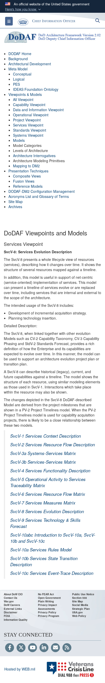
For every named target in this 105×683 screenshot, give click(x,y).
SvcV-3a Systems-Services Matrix (43, 453)
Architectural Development (29, 63)
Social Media (80, 605)
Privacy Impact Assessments (47, 606)
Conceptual (22, 74)
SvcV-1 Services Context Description (45, 436)
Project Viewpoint (27, 119)
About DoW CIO (13, 594)
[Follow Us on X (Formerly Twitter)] (21, 647)
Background (18, 58)
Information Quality (16, 620)
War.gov (9, 601)
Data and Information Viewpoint (38, 109)
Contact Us (10, 598)
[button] (23, 9)
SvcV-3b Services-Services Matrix (43, 462)
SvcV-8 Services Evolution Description (47, 511)
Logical (18, 79)
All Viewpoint (23, 99)
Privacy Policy (47, 612)
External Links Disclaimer (13, 610)
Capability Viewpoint (29, 104)
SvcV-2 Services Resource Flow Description (52, 444)
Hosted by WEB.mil (19, 669)
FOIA (7, 616)
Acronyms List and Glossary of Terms (38, 196)
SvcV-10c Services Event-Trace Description (51, 573)
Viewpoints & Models (25, 94)
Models (19, 140)
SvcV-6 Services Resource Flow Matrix (47, 494)
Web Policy (79, 616)
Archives (15, 206)
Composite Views (27, 176)
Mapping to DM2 (26, 165)
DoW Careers (12, 605)
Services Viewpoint (28, 125)
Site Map (15, 201)
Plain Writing (46, 601)
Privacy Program (48, 616)
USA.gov (77, 612)
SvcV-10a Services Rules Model (41, 550)
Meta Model (18, 68)
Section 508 (79, 598)
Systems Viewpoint (28, 135)
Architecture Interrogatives (34, 155)
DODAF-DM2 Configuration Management (41, 191)
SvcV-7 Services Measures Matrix (42, 503)
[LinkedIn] (44, 647)
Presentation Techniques (28, 170)
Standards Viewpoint (29, 130)
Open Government (49, 598)
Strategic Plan (81, 609)
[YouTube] (32, 647)
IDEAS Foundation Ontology (35, 89)
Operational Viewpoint (30, 114)
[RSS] (66, 647)
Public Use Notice (83, 594)
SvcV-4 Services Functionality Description (50, 470)
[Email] (55, 647)
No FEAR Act (46, 594)
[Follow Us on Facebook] (9, 647)
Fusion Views (23, 181)
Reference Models (28, 186)
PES (16, 84)
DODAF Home (19, 53)
